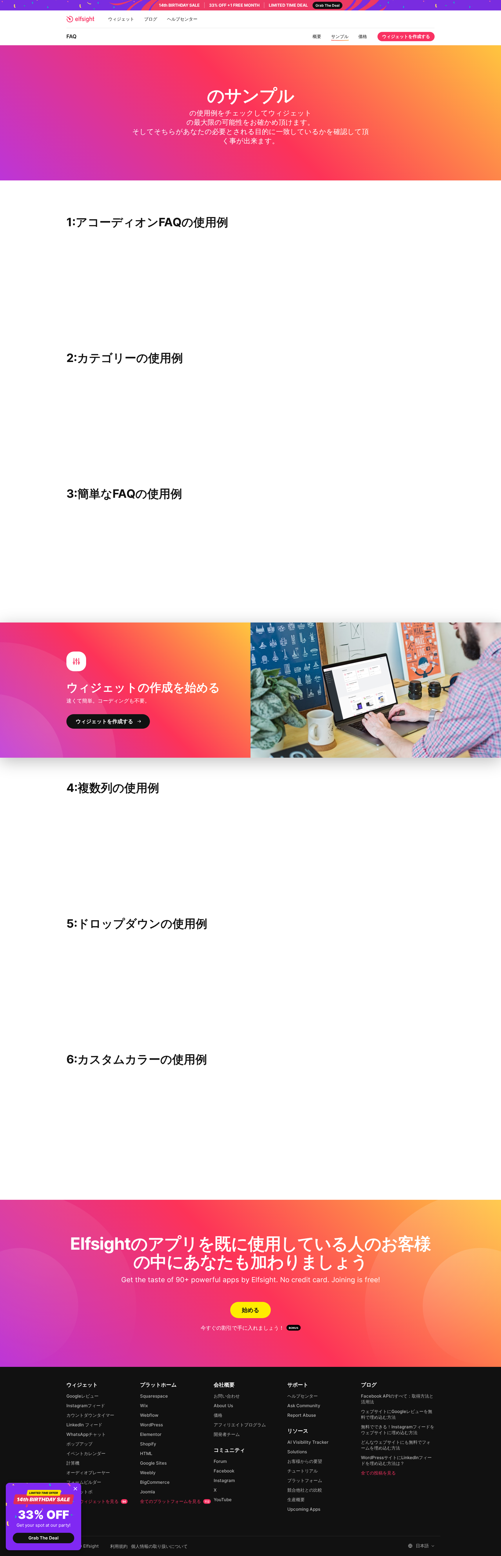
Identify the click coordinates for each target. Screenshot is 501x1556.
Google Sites (153, 1463)
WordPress (151, 1424)
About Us (223, 1405)
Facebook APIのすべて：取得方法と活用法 (397, 1399)
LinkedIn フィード (84, 1424)
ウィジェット (121, 19)
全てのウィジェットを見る (96, 1501)
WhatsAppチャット (86, 1434)
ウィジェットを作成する (406, 36)
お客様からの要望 (304, 1461)
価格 (362, 36)
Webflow (149, 1415)
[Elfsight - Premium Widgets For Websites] (80, 19)
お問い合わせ (227, 1396)
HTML (146, 1453)
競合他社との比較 (304, 1490)
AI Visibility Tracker (307, 1442)
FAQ (71, 36)
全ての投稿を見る (378, 1473)
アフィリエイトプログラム (240, 1424)
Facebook (224, 1471)
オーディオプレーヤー (88, 1472)
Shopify (148, 1444)
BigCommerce (155, 1482)
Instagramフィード (85, 1405)
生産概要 (296, 1499)
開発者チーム (227, 1434)
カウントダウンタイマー (90, 1415)
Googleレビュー (82, 1396)
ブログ (150, 19)
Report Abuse (301, 1415)
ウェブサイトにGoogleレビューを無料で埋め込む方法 (396, 1414)
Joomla (147, 1492)
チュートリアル (302, 1471)
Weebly (148, 1472)
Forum (220, 1461)
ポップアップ (79, 1444)
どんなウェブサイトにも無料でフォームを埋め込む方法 (396, 1445)
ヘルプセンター (182, 19)
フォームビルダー (83, 1482)
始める (250, 1310)
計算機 (72, 1463)
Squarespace (154, 1396)
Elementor (150, 1434)
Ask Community (303, 1405)
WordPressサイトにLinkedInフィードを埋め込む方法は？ (396, 1460)
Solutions (297, 1451)
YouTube (223, 1499)
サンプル (339, 36)
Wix (144, 1405)
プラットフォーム (304, 1480)
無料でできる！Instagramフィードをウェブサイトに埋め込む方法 (397, 1429)
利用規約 (119, 1546)
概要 (317, 36)
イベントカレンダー (86, 1453)
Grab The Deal (43, 1538)
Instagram (224, 1480)
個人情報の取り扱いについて (159, 1546)
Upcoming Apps (303, 1509)
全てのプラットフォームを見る (174, 1501)
